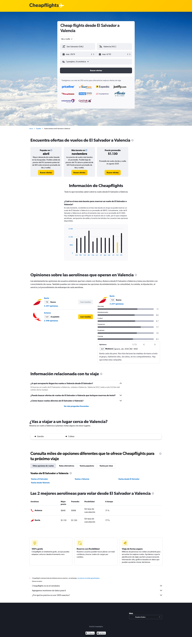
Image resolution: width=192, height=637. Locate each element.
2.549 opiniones (51, 321)
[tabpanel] (96, 233)
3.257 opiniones (51, 306)
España (38, 128)
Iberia (46, 298)
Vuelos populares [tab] (87, 466)
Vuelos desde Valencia (40, 483)
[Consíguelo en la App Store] (101, 633)
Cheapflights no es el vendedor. (46, 586)
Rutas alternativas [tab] (66, 466)
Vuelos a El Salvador (39, 479)
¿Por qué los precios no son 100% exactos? (51, 595)
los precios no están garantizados (88, 578)
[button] (76, 54)
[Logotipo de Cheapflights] (44, 5)
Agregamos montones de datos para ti (49, 590)
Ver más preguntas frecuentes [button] (76, 406)
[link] (46, 172)
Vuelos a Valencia (82, 479)
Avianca (47, 313)
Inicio (31, 128)
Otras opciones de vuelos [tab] (43, 466)
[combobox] (67, 39)
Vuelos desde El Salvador (128, 479)
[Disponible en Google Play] (90, 633)
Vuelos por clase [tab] (106, 466)
